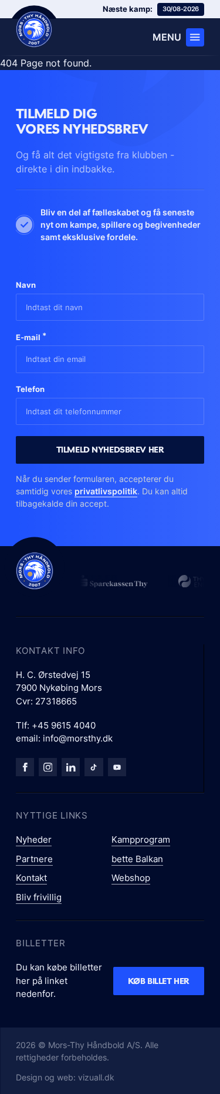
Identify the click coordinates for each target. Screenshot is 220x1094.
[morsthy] (25, 767)
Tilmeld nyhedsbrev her (110, 449)
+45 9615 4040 (64, 725)
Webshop (130, 877)
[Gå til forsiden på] (34, 29)
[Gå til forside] (34, 571)
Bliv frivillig (39, 897)
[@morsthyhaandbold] (93, 767)
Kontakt (31, 877)
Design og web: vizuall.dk (65, 1077)
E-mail (31, 336)
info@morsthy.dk (78, 738)
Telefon (30, 389)
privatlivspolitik (106, 491)
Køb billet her (158, 980)
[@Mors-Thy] (117, 767)
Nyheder (34, 839)
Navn (26, 285)
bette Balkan (137, 858)
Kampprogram (140, 839)
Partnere (34, 858)
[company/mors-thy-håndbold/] (71, 767)
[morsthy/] (48, 767)
